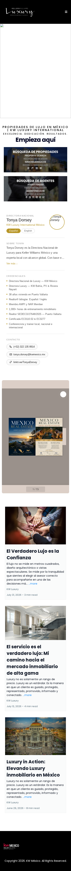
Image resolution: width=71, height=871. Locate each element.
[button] (65, 12)
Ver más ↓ (12, 263)
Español (13, 230)
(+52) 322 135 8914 (24, 346)
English (28, 230)
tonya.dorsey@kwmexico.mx (29, 354)
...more (32, 584)
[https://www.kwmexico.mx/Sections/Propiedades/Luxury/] (35, 159)
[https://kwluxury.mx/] (20, 11)
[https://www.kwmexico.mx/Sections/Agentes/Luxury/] (35, 188)
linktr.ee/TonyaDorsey (25, 362)
